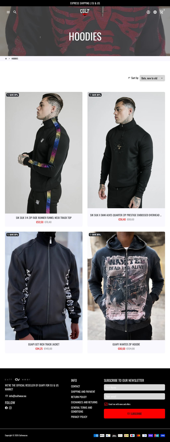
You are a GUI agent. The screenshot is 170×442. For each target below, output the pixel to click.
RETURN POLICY (79, 397)
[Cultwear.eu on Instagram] (10, 408)
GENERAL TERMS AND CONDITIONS (81, 409)
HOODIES (15, 58)
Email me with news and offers (119, 404)
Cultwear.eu (23, 435)
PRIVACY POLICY (79, 417)
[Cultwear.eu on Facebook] (6, 408)
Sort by (133, 78)
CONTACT (75, 386)
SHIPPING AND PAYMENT (83, 392)
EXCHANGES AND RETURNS (84, 402)
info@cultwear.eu (15, 396)
